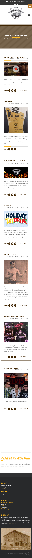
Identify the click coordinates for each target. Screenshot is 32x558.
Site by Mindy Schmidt (16, 555)
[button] (30, 6)
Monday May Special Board (14, 317)
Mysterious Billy (10, 255)
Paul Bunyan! (8, 102)
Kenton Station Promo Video (15, 57)
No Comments (24, 58)
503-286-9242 (10, 1)
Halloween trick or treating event (15, 161)
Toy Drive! (7, 206)
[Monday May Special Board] (16, 332)
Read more (23, 90)
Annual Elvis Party (11, 368)
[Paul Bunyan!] (16, 119)
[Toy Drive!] (16, 219)
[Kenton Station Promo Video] (16, 69)
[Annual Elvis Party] (16, 385)
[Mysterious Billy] (16, 271)
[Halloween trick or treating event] (16, 172)
